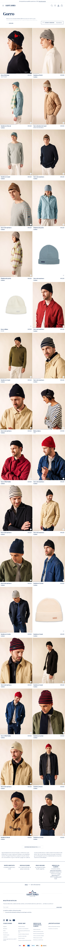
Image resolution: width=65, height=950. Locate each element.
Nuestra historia (21, 926)
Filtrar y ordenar (53, 22)
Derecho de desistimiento (38, 933)
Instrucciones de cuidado (38, 935)
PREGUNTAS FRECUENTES (54, 926)
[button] (31, 72)
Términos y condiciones (38, 939)
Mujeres (5, 926)
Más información (42, 1)
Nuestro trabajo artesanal (23, 934)
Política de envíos (36, 929)
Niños (4, 930)
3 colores (3, 483)
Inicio (26, 884)
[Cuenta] (58, 5)
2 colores (3, 127)
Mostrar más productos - (32, 847)
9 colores (3, 229)
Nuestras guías (6, 934)
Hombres (5, 928)
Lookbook (5, 936)
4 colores (3, 178)
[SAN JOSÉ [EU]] (10, 5)
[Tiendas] (55, 5)
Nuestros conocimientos (23, 928)
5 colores (35, 76)
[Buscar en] (52, 5)
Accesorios (5, 932)
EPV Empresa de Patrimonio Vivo (24, 931)
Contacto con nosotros (53, 928)
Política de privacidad (37, 937)
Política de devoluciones (38, 931)
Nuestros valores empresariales (24, 940)
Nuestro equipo (21, 938)
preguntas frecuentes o (55, 870)
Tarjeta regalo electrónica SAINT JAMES (9, 939)
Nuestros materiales (22, 936)
